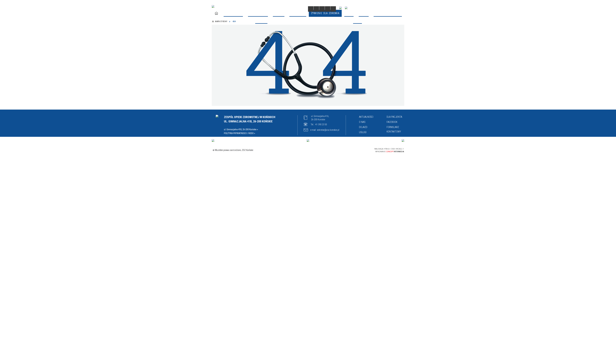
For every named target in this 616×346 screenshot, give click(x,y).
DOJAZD (363, 127)
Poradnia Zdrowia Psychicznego (374, 94)
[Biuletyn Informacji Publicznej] (346, 8)
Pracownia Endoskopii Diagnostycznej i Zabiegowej (280, 103)
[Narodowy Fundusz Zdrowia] (340, 8)
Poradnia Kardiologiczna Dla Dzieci (376, 59)
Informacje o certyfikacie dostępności (309, 150)
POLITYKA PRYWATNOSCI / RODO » (239, 133)
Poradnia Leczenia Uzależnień (234, 101)
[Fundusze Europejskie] (213, 140)
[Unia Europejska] (403, 140)
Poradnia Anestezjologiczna (326, 24)
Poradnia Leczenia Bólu (277, 70)
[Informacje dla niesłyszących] (327, 9)
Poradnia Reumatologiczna (279, 94)
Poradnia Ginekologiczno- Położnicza (371, 49)
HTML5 (349, 149)
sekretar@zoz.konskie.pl (328, 129)
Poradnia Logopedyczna (324, 70)
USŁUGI (362, 132)
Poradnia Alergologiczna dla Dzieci (237, 24)
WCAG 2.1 (364, 149)
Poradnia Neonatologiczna (232, 78)
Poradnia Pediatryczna (277, 86)
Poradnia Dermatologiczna (232, 47)
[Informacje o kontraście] (333, 9)
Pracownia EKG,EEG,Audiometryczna (330, 101)
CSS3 (354, 149)
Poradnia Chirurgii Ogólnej (232, 35)
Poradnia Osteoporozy (230, 113)
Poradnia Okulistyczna (323, 78)
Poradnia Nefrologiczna (369, 70)
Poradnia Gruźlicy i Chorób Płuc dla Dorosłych (237, 61)
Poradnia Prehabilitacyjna (232, 94)
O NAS (362, 122)
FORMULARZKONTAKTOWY (394, 129)
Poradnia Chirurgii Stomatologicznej (320, 37)
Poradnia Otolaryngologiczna (234, 86)
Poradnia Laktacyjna (229, 70)
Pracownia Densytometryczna (373, 101)
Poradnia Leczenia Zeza (370, 78)
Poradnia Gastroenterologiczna (328, 47)
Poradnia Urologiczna (322, 94)
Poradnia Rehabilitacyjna (370, 86)
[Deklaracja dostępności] (322, 9)
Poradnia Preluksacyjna (323, 86)
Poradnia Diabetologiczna (278, 47)
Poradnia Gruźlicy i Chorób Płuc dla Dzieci (284, 61)
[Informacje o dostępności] (316, 9)
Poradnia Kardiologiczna (324, 59)
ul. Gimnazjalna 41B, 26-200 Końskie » (241, 129)
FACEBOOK (392, 122)
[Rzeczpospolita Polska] (308, 140)
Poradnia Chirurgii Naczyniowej (374, 24)
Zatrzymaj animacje (310, 9)
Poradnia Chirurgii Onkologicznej (282, 35)
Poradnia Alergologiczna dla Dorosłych (280, 25)
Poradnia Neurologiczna (277, 78)
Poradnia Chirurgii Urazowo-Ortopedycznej (372, 37)
